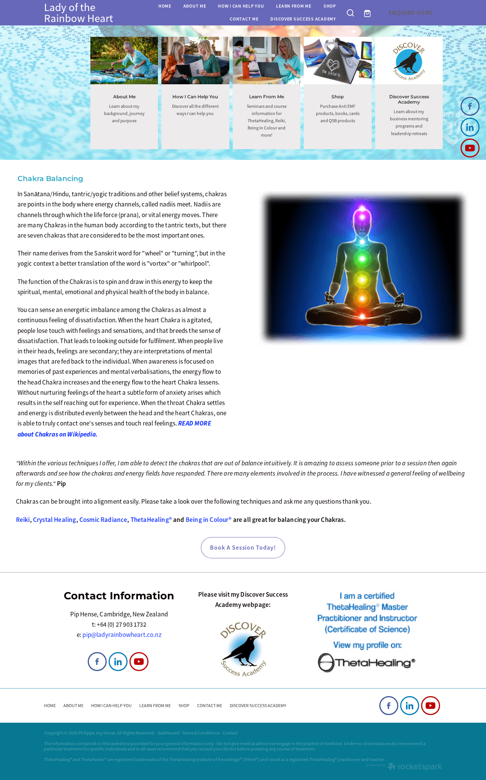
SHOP (329, 6)
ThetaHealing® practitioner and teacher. (347, 759)
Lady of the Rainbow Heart (78, 13)
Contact (230, 733)
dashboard (168, 733)
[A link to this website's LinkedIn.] (470, 127)
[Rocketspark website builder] (404, 767)
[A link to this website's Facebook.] (470, 106)
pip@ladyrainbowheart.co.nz (121, 635)
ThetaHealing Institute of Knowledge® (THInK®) (214, 759)
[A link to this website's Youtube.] (470, 148)
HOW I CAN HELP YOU (241, 6)
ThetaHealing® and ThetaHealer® (75, 759)
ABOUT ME (194, 6)
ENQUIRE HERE (410, 13)
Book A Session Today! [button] (243, 548)
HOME (164, 6)
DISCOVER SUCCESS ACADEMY (303, 19)
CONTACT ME (244, 19)
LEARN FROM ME (293, 6)
